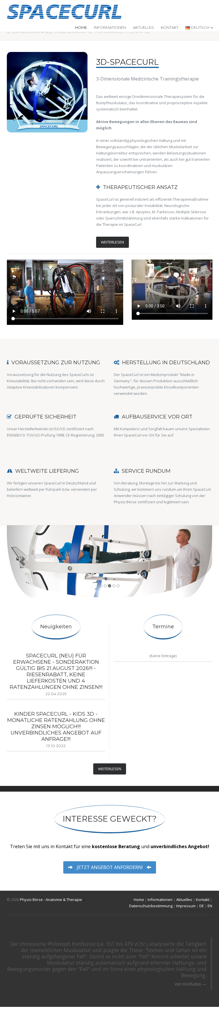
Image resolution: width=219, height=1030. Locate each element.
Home (81, 27)
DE (201, 905)
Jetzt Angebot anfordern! (110, 867)
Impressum (186, 905)
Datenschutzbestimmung (151, 905)
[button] (22, 561)
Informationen (110, 27)
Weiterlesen (112, 242)
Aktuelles (143, 27)
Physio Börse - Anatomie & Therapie (51, 899)
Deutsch (200, 27)
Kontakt (170, 27)
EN (210, 905)
